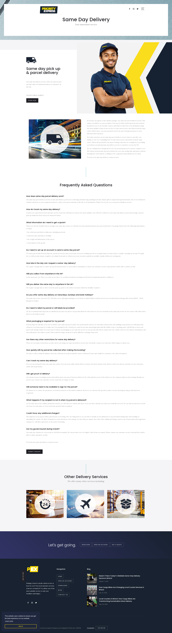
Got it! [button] (21, 626)
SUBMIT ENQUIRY (34, 451)
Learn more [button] (9, 621)
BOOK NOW (32, 100)
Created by (90, 628)
